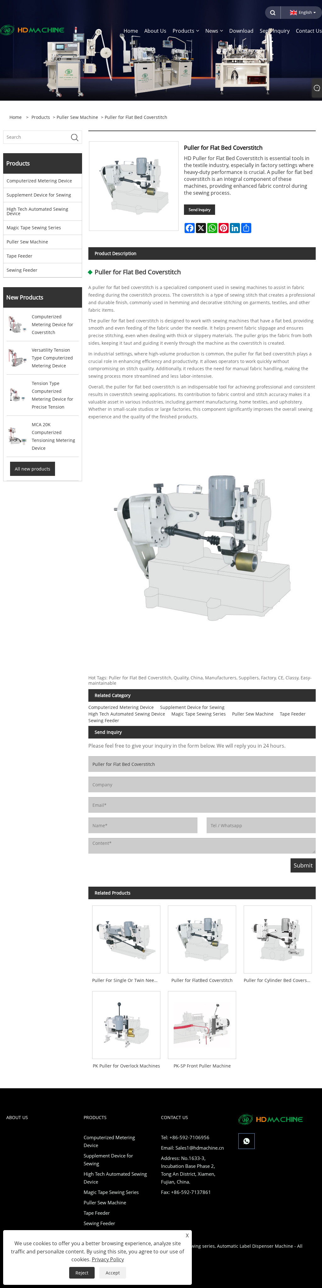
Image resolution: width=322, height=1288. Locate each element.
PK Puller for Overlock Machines (126, 1066)
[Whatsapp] (246, 1141)
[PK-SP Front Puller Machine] (202, 1023)
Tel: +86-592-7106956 (185, 1137)
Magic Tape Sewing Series (34, 228)
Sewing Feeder (22, 270)
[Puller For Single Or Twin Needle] (126, 937)
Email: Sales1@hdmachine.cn (192, 1148)
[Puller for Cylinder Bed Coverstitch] (278, 937)
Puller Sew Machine (77, 117)
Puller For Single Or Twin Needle (126, 980)
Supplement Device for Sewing (39, 195)
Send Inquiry (199, 209)
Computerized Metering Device (39, 181)
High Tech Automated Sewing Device (37, 211)
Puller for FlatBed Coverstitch (202, 980)
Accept (113, 1273)
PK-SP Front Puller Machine (202, 1066)
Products (40, 117)
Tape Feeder (19, 256)
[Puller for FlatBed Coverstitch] (202, 937)
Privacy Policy (108, 1259)
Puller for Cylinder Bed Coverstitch (280, 980)
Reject (81, 1273)
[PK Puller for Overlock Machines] (126, 1023)
